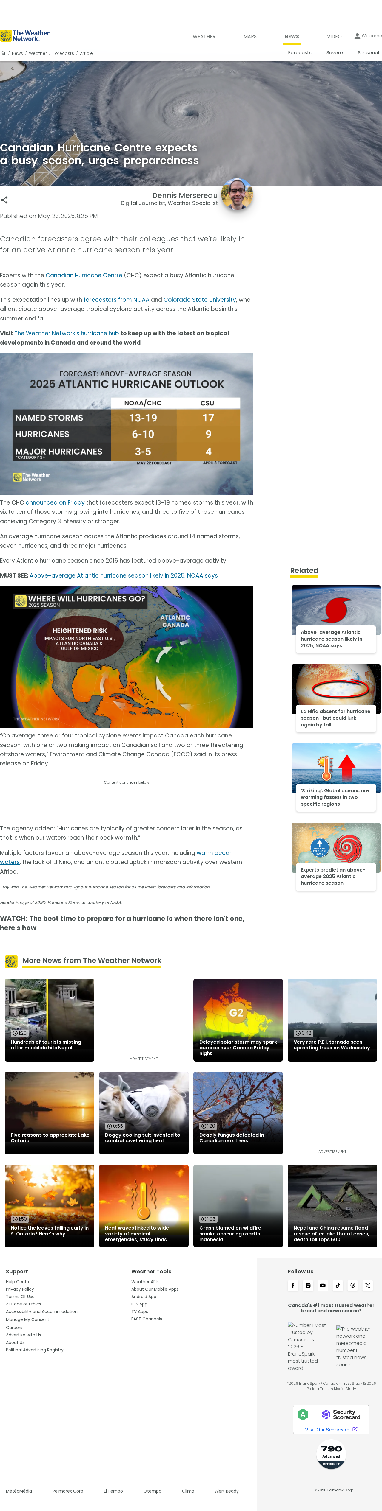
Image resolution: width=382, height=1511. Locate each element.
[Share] (4, 200)
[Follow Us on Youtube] (322, 1286)
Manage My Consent (27, 1319)
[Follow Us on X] (367, 1286)
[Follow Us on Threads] (352, 1286)
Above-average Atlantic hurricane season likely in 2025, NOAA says (124, 576)
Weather (38, 53)
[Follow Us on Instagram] (308, 1286)
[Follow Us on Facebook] (293, 1286)
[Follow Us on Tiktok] (337, 1286)
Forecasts (63, 53)
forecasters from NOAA (117, 300)
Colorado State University (200, 300)
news (17, 53)
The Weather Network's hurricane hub (66, 333)
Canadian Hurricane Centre (84, 275)
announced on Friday (55, 503)
